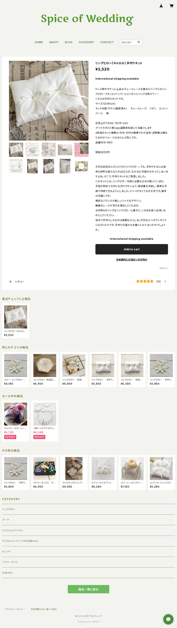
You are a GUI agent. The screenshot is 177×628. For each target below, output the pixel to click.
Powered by (84, 621)
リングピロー (9, 509)
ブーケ (5, 519)
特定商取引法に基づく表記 (44, 609)
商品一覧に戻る (88, 589)
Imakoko (7, 572)
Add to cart (132, 249)
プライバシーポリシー (15, 609)
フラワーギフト (10, 562)
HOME (39, 42)
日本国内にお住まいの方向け (131, 259)
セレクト (6, 551)
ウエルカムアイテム (12, 530)
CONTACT (107, 42)
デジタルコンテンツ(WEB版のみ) (20, 540)
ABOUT (54, 42)
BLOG (68, 42)
